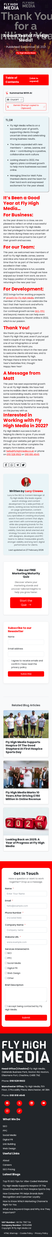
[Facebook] (7, 1103)
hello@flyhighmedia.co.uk (20, 451)
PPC (42, 311)
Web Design (9, 1148)
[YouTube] (43, 1103)
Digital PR (8, 1139)
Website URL (12, 937)
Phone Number (13, 912)
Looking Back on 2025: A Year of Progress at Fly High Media (25, 842)
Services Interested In (17, 949)
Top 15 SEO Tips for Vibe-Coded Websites (25, 1181)
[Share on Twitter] (23, 465)
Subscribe (26, 673)
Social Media (9, 1135)
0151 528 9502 (14, 454)
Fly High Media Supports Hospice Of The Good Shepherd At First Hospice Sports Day (24, 747)
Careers (7, 1164)
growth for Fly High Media (20, 297)
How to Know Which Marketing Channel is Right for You (25, 1203)
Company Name (14, 924)
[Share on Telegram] (17, 465)
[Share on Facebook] (6, 465)
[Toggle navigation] (46, 6)
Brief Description (14, 985)
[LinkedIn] (31, 1103)
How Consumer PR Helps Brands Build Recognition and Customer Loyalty (23, 1195)
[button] (26, 80)
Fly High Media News (26, 53)
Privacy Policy (41, 1233)
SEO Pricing (9, 1169)
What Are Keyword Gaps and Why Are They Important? (26, 1211)
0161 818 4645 (32, 454)
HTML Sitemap (11, 1233)
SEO (37, 311)
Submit (26, 1017)
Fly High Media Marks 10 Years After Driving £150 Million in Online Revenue (23, 795)
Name (11, 636)
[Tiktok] (19, 1111)
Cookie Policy (26, 1233)
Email (8, 900)
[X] (19, 1103)
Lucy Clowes (34, 491)
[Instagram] (7, 1111)
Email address (15, 648)
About (6, 1160)
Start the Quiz (26, 603)
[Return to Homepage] (26, 1052)
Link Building (9, 1144)
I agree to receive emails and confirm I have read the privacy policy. (27, 664)
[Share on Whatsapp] (11, 465)
